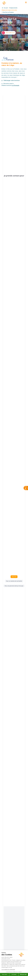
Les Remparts (15, 85)
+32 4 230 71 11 (10, 32)
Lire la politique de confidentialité (8, 969)
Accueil (6, 8)
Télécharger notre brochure (11, 80)
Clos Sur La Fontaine (8, 12)
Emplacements (13, 8)
